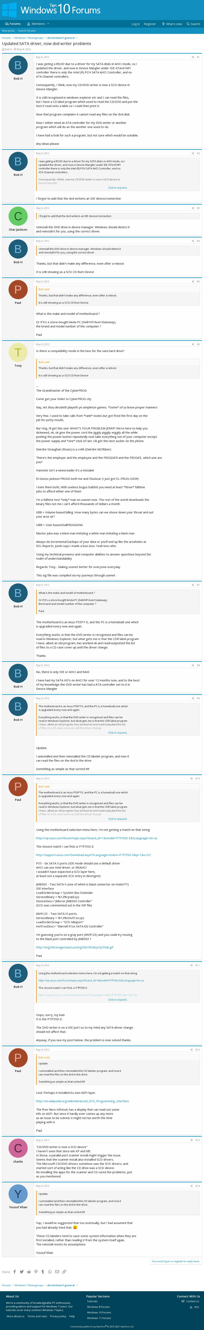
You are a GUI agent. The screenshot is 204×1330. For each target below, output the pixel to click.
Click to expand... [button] (118, 187)
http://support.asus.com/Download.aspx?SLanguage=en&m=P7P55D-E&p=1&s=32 (93, 855)
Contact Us (192, 1301)
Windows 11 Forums (99, 1318)
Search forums (27, 30)
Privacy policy (58, 1316)
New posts (8, 30)
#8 (198, 665)
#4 (198, 241)
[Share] (192, 57)
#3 (198, 208)
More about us (16, 1316)
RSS (196, 1307)
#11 (197, 965)
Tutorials (92, 1301)
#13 (197, 1140)
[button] (48, 23)
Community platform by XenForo (102, 1326)
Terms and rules (37, 1316)
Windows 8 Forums (98, 1307)
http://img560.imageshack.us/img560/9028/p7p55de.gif (74, 947)
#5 (198, 281)
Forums (15, 24)
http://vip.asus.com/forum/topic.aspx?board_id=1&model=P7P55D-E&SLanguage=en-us (96, 838)
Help (72, 1316)
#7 (198, 585)
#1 (198, 57)
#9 (198, 698)
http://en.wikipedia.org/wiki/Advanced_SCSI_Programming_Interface (82, 1101)
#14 (197, 1186)
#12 (197, 1049)
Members (38, 24)
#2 (198, 153)
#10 (197, 778)
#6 (198, 344)
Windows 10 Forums (99, 1312)
